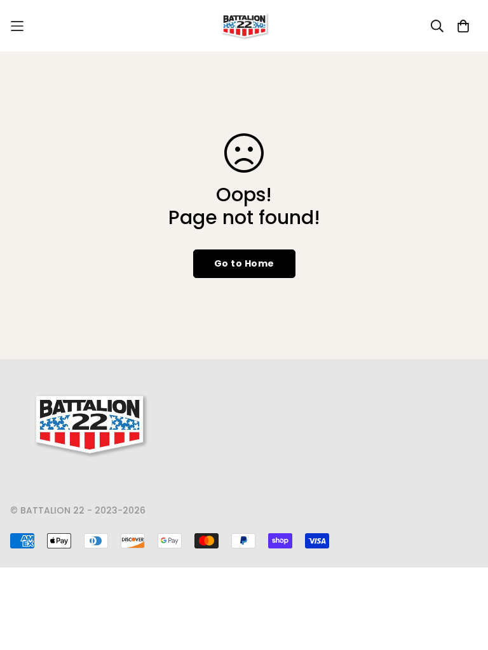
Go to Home (244, 263)
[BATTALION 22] (244, 25)
